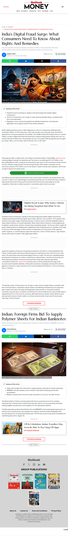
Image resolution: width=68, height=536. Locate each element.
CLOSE (66, 530)
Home (3, 27)
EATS (39, 11)
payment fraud (60, 158)
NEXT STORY (33, 309)
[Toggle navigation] (62, 6)
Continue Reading (34, 303)
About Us (13, 511)
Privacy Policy (56, 511)
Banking (10, 27)
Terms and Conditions (39, 511)
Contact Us (24, 511)
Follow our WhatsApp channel (36, 173)
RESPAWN (45, 11)
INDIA (18, 11)
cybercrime (22, 262)
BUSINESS (24, 11)
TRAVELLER (32, 11)
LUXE (51, 11)
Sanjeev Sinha (31, 209)
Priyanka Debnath (32, 430)
